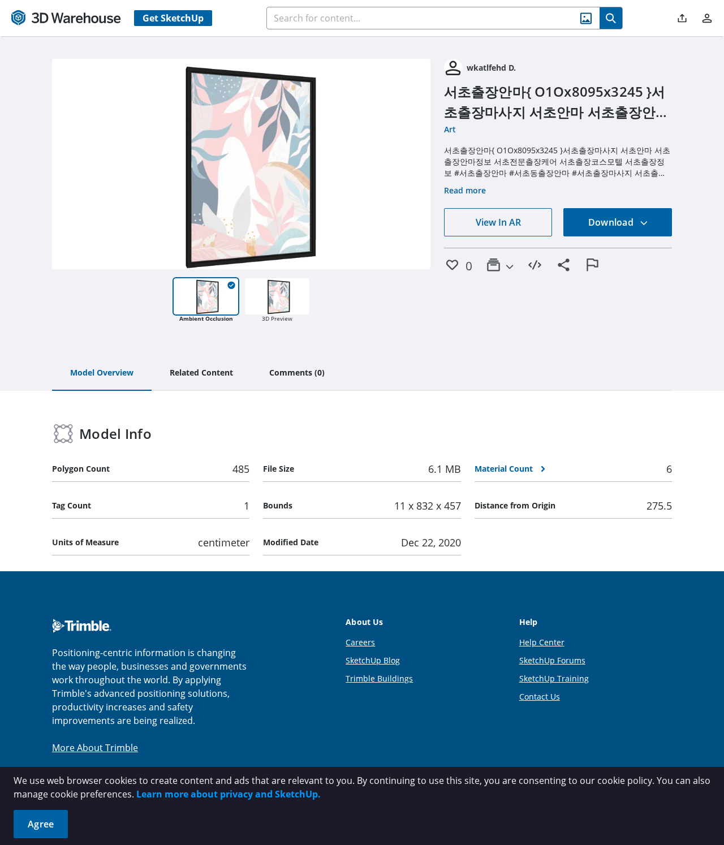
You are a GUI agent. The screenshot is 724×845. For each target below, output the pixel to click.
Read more (465, 190)
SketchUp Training (554, 678)
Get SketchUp (173, 18)
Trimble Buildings (379, 678)
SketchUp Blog (373, 660)
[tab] (102, 373)
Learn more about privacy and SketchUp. (228, 794)
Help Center (541, 642)
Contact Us (539, 696)
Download (612, 222)
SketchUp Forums (552, 660)
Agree (41, 824)
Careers (360, 642)
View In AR (498, 222)
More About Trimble (95, 747)
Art (450, 129)
